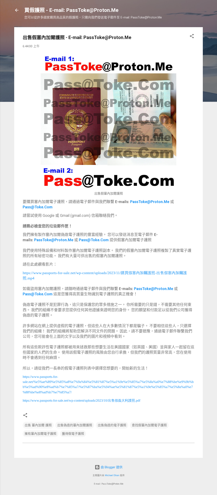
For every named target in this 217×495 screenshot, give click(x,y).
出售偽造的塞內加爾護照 (74, 425)
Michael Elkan (112, 475)
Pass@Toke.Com (38, 207)
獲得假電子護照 (73, 434)
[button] (191, 37)
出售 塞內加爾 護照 (38, 425)
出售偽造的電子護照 (112, 425)
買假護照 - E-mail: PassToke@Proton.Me (71, 10)
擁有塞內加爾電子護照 (40, 434)
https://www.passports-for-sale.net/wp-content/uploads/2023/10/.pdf (81, 400)
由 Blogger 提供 (111, 467)
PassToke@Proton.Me (149, 201)
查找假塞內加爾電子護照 (149, 425)
